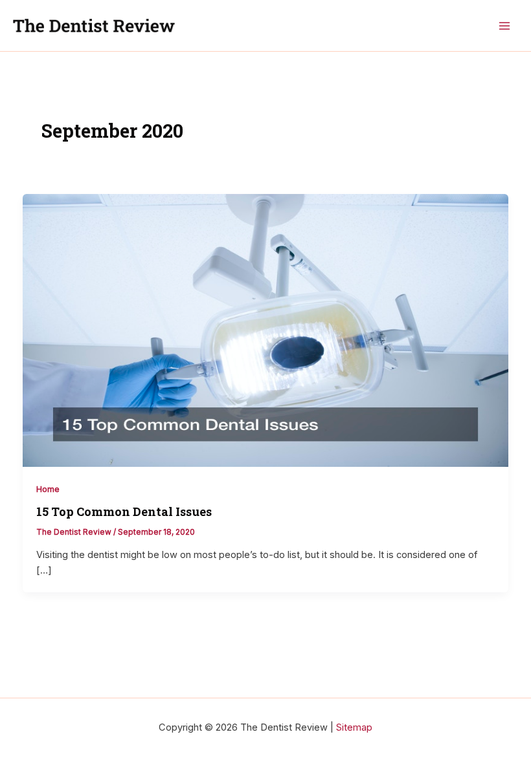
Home (48, 489)
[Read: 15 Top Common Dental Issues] (266, 330)
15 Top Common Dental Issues (124, 511)
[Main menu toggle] (504, 25)
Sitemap (354, 727)
